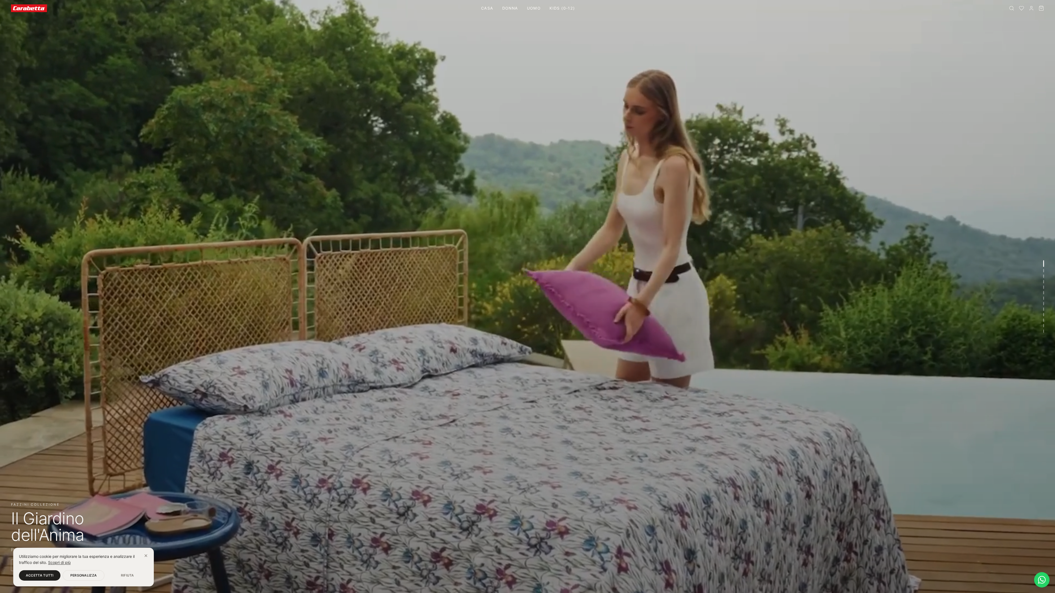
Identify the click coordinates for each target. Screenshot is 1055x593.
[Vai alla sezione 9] (1043, 309)
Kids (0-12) (562, 8)
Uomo (534, 8)
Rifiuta (127, 575)
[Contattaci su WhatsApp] (1042, 580)
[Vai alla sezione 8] (1043, 303)
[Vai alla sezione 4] (1043, 281)
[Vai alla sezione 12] (1043, 325)
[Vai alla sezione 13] (1043, 331)
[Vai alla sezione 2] (1043, 270)
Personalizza (83, 575)
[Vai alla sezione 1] (1043, 263)
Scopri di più (59, 562)
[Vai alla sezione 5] (1043, 287)
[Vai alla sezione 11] (1043, 320)
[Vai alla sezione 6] (1043, 292)
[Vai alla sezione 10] (1043, 314)
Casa (487, 8)
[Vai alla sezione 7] (1043, 298)
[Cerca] (1011, 8)
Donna (510, 8)
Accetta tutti (40, 575)
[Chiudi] (146, 555)
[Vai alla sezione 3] (1043, 276)
